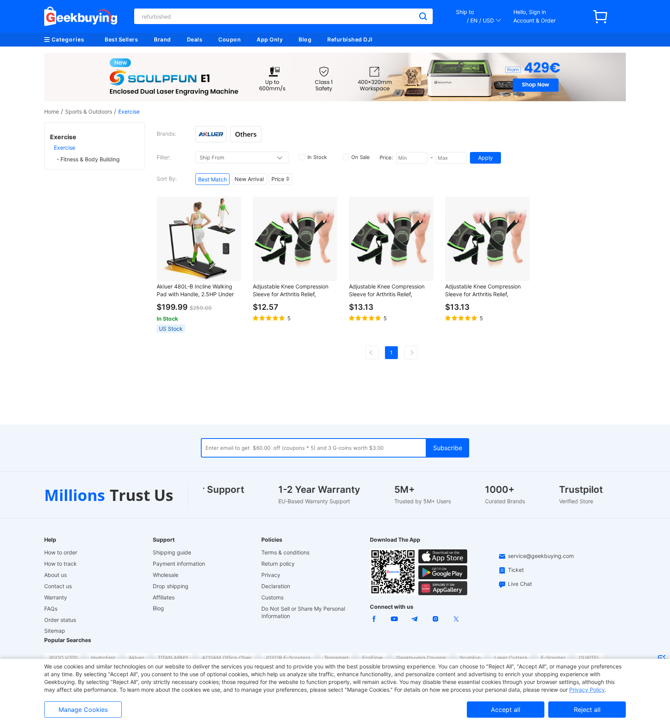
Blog (305, 39)
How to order (60, 552)
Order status (60, 619)
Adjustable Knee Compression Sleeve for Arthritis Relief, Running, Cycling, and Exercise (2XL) (484, 290)
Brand (162, 39)
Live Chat (520, 583)
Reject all (587, 709)
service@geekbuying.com (541, 556)
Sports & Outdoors (88, 111)
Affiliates (163, 597)
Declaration (275, 586)
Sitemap (54, 630)
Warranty (55, 597)
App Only (270, 39)
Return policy (278, 563)
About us (55, 575)
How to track (60, 563)
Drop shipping (170, 586)
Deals (195, 39)
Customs (272, 597)
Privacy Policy (587, 689)
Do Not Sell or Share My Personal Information (303, 612)
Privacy (270, 575)
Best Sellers (121, 39)
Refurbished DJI (350, 39)
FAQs (50, 608)
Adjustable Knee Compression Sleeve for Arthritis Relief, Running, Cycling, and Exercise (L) (292, 290)
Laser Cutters (510, 657)
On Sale (360, 157)
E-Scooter (553, 657)
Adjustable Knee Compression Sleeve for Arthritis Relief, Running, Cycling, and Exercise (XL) (388, 290)
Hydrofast (103, 657)
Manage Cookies (83, 709)
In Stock (317, 157)
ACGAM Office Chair (226, 657)
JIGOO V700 (63, 657)
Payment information (179, 563)
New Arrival (249, 179)
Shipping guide (172, 552)
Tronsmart (336, 657)
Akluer (136, 657)
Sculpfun (470, 657)
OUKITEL (589, 657)
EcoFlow (372, 657)
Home (51, 111)
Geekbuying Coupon (421, 657)
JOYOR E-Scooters (288, 657)
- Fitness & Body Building (88, 159)
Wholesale (165, 575)
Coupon (229, 39)
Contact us (58, 586)
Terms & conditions (285, 552)
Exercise (64, 147)
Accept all (505, 709)
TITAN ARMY (173, 657)
